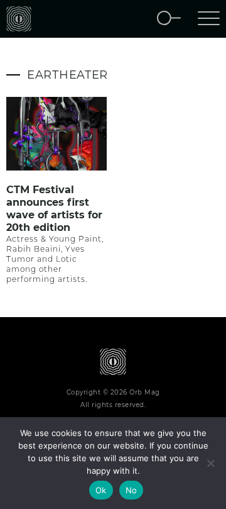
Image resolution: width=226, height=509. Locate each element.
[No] (210, 463)
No (131, 490)
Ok (101, 490)
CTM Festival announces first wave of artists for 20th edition (54, 208)
